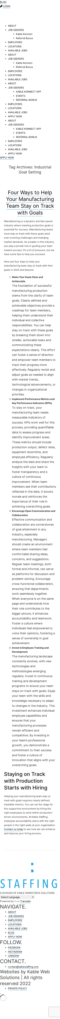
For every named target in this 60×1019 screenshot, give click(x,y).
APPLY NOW (15, 116)
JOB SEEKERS (16, 29)
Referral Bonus (24, 38)
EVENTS (20, 95)
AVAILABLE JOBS (17, 50)
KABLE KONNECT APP (28, 91)
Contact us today (13, 829)
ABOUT (12, 25)
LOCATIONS (15, 46)
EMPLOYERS (15, 42)
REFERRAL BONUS (26, 99)
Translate (25, 901)
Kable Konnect (24, 34)
